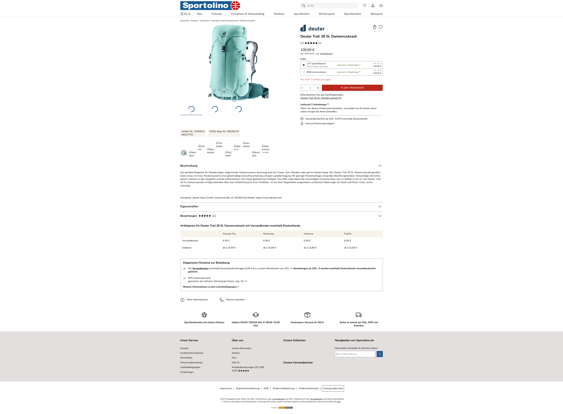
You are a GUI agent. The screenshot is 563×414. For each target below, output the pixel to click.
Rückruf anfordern (235, 299)
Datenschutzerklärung (247, 388)
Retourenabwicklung (191, 362)
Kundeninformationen (191, 353)
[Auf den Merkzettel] (380, 27)
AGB (266, 388)
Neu (234, 357)
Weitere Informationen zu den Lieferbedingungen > (211, 286)
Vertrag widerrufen (333, 388)
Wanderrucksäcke (247, 21)
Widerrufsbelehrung (284, 388)
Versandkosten (326, 53)
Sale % (235, 362)
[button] (374, 27)
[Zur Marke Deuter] (312, 28)
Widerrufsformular (309, 388)
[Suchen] (304, 5)
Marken (236, 353)
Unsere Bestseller (241, 348)
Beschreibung (188, 165)
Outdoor (194, 21)
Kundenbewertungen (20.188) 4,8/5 (248, 369)
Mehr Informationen (197, 299)
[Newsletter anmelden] (380, 354)
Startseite (184, 21)
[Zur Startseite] (210, 5)
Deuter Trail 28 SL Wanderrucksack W (320, 98)
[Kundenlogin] (373, 5)
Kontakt (184, 348)
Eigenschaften (189, 206)
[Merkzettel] (364, 5)
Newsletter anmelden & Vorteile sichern (356, 348)
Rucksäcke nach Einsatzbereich (224, 21)
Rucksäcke (204, 21)
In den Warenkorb (352, 88)
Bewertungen (198, 216)
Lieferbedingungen (190, 367)
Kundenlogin (187, 372)
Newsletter (186, 357)
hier (339, 401)
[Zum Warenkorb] (381, 5)
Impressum (226, 388)
